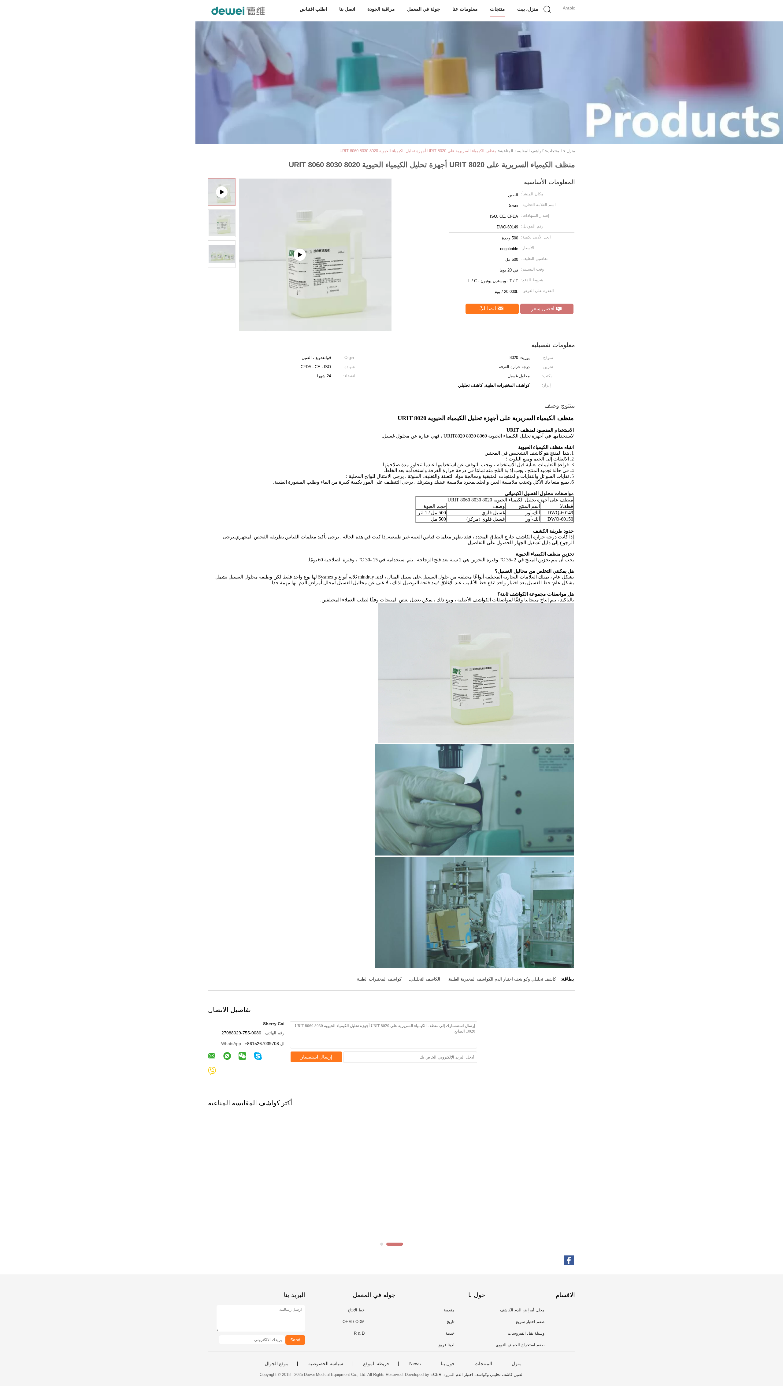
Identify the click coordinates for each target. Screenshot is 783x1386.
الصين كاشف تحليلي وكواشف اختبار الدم (490, 1374)
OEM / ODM (354, 1321)
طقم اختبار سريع (530, 1321)
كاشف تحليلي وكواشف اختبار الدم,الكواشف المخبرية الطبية (502, 979)
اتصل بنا (347, 9)
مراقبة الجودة (381, 9)
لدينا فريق (446, 1345)
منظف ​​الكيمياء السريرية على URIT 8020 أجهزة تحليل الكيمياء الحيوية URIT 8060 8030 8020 (418, 151)
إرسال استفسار (316, 1056)
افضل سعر (543, 309)
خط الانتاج (356, 1310)
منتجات (497, 9)
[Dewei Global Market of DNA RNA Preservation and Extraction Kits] (315, 328)
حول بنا (448, 1364)
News (415, 1364)
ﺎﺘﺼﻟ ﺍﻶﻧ (488, 309)
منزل (516, 1364)
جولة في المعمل (423, 9)
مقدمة (449, 1310)
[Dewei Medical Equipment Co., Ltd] (238, 10)
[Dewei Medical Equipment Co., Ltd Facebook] (569, 1260)
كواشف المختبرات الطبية (379, 979)
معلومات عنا (465, 9)
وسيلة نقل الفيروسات (526, 1333)
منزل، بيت (527, 9)
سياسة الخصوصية (325, 1364)
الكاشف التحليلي (425, 979)
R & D (359, 1333)
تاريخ (451, 1321)
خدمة (450, 1333)
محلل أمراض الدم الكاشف (522, 1310)
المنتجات (483, 1364)
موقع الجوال (276, 1364)
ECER (435, 1374)
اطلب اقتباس (313, 9)
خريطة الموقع (376, 1364)
